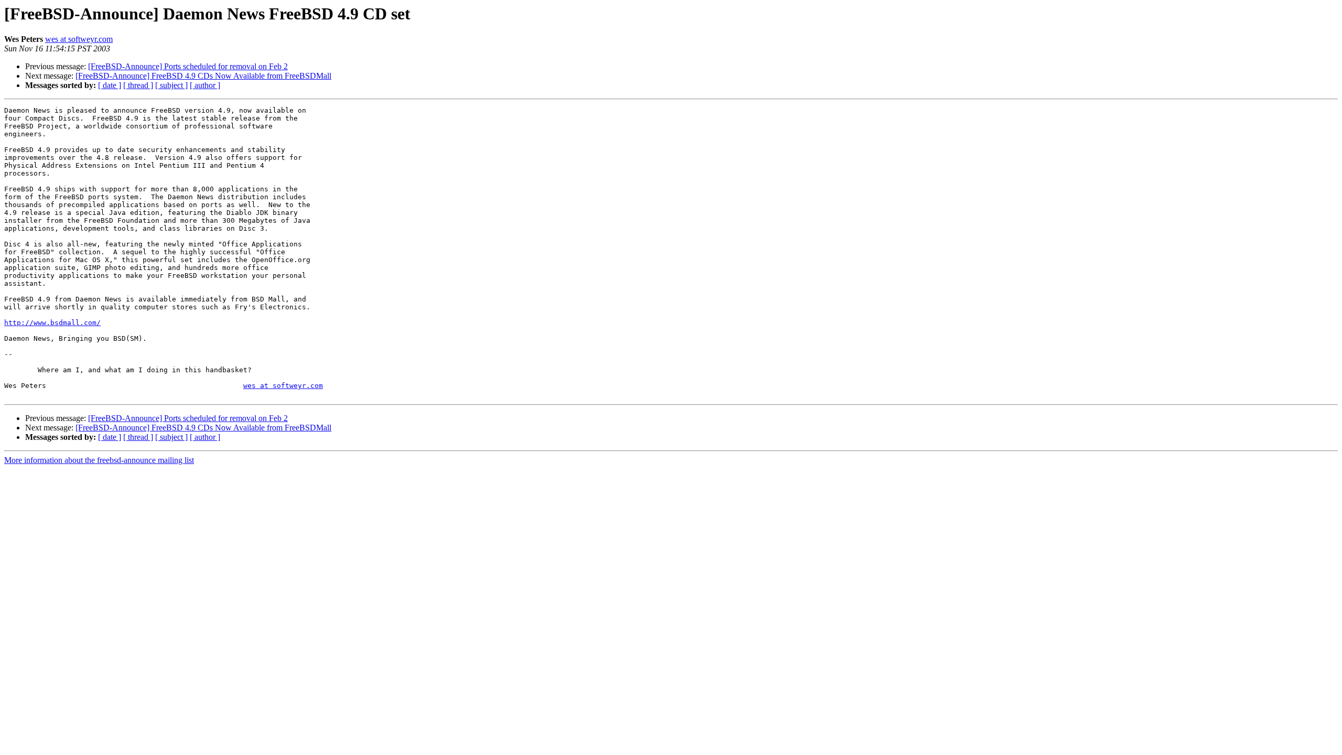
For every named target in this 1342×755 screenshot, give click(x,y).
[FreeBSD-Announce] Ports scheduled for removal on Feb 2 (188, 66)
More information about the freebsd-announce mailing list (99, 460)
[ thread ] (138, 85)
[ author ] (205, 85)
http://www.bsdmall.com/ (52, 323)
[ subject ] (171, 85)
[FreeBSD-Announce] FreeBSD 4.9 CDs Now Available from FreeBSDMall (203, 75)
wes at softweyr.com (79, 39)
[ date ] (109, 85)
